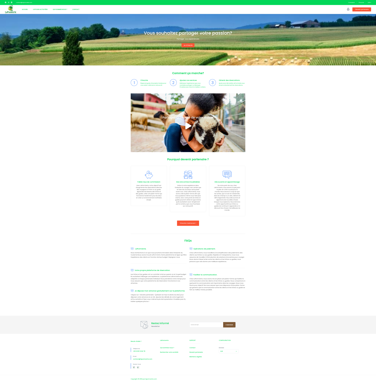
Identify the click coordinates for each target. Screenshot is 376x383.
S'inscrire (361, 2)
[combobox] (228, 351)
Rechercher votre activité (169, 352)
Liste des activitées (40, 9)
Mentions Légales (195, 357)
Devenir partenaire (362, 9)
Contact (75, 9)
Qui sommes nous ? (60, 9)
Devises (221, 348)
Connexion (351, 2)
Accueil (25, 9)
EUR (369, 2)
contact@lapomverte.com (24, 2)
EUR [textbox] (221, 351)
